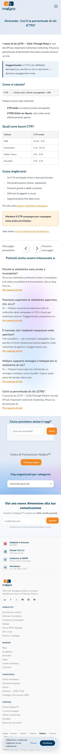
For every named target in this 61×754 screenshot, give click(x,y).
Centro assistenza (10, 679)
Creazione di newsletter (13, 620)
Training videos (31, 462)
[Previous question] (25, 248)
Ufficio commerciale (11, 714)
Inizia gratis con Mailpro (18, 220)
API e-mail (7, 631)
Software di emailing (11, 616)
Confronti (6, 667)
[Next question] (36, 248)
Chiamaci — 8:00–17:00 (13, 691)
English (23, 733)
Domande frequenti (11, 683)
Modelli (5, 624)
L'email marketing (10, 663)
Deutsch (52, 733)
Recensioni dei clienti (11, 722)
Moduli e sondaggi (10, 635)
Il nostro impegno (10, 711)
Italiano (42, 733)
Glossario (6, 655)
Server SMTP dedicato (12, 627)
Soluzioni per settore (11, 612)
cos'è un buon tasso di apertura (32, 231)
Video (5, 659)
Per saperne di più (12, 290)
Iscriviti (52, 520)
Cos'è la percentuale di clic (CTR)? (23, 391)
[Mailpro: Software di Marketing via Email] (8, 6)
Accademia (7, 651)
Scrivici (5, 687)
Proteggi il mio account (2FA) (15, 695)
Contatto (6, 718)
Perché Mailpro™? (10, 707)
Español (32, 733)
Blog (4, 647)
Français (13, 733)
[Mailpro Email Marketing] (7, 583)
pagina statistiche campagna (32, 205)
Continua (47, 743)
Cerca (52, 431)
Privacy (33, 743)
